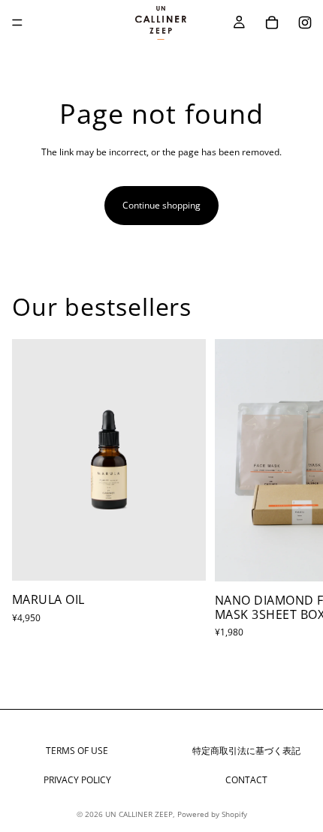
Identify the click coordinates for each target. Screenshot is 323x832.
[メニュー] (17, 22)
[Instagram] (304, 22)
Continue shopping (161, 205)
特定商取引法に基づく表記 (246, 750)
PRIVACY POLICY (77, 779)
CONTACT (246, 779)
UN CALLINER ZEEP (139, 814)
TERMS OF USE (77, 750)
